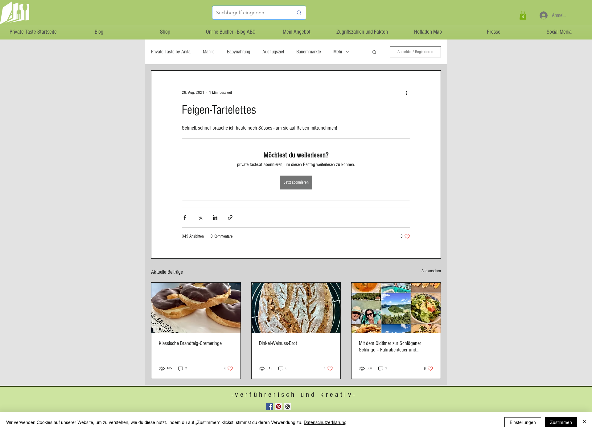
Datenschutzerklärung (325, 422)
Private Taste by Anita (171, 52)
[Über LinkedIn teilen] (215, 217)
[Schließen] (584, 422)
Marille (209, 52)
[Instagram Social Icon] (287, 406)
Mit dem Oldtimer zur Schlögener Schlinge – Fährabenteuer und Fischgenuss (390, 346)
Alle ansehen (431, 270)
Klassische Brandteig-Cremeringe (190, 343)
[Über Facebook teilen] (185, 217)
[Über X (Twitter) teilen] (200, 217)
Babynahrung (238, 52)
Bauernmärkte (308, 52)
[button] (523, 15)
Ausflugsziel (273, 52)
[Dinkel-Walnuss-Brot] (296, 308)
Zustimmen (561, 422)
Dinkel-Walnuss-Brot (278, 343)
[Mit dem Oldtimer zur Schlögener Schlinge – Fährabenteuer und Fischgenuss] (396, 308)
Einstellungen (523, 422)
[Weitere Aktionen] (406, 93)
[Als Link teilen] (230, 217)
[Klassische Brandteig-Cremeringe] (195, 308)
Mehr (337, 52)
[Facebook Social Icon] (269, 406)
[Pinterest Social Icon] (278, 406)
